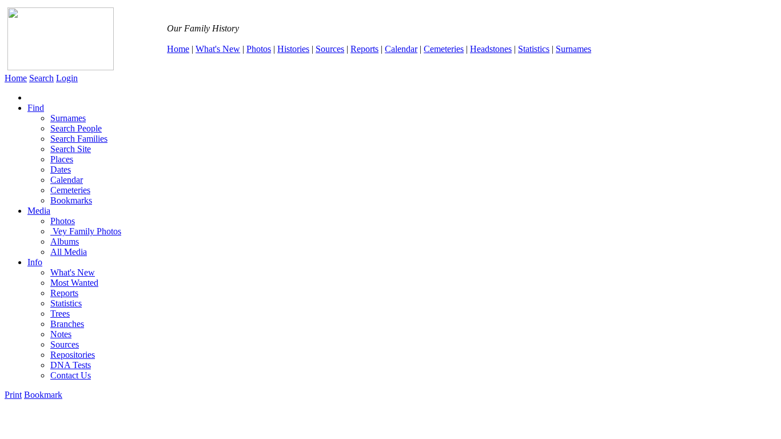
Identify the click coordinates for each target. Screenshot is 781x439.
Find (35, 108)
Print (13, 395)
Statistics (533, 49)
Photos (258, 49)
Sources (330, 49)
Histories (293, 49)
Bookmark (43, 395)
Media (38, 210)
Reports (364, 49)
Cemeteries (444, 49)
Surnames (573, 49)
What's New (218, 49)
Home (178, 49)
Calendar (401, 49)
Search (41, 78)
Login (67, 78)
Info (34, 262)
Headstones (491, 49)
